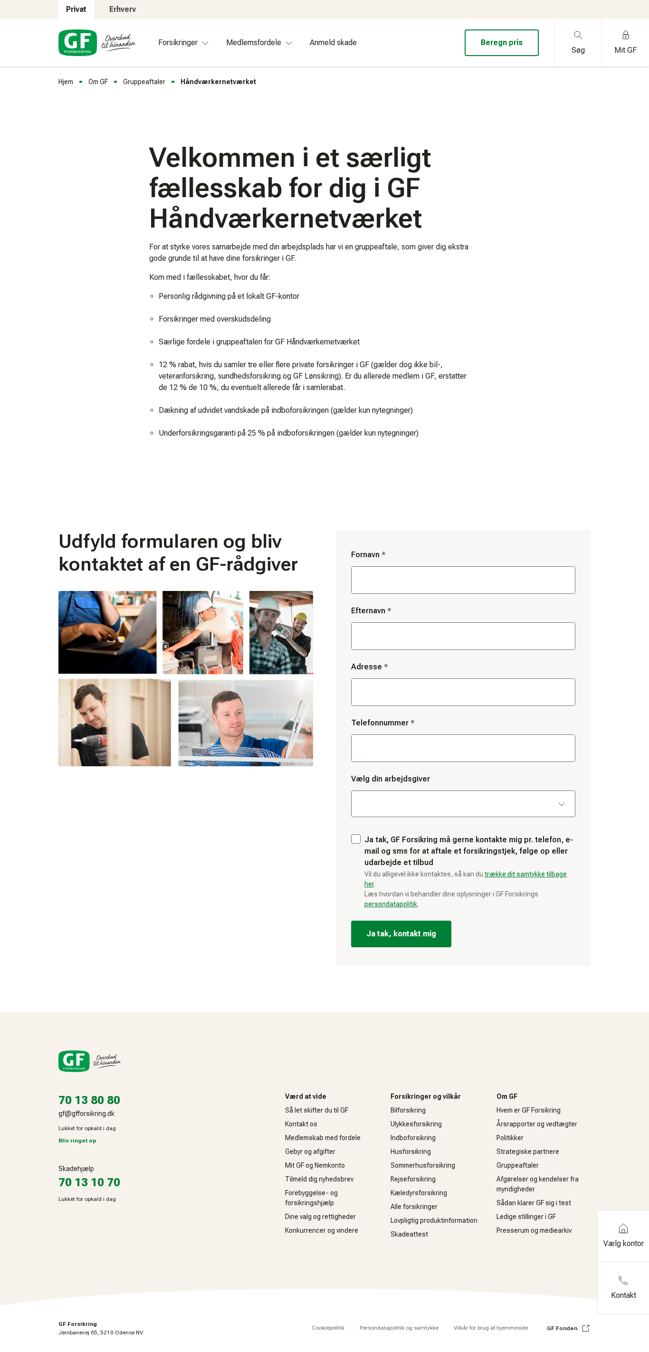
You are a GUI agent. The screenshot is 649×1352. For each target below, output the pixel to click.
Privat (76, 9)
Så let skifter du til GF (316, 1110)
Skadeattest (409, 1234)
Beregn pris (502, 42)
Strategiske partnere (527, 1151)
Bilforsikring (408, 1110)
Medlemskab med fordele (323, 1138)
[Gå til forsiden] (96, 42)
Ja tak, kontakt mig (401, 933)
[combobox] (463, 692)
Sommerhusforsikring (423, 1165)
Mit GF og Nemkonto (315, 1165)
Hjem (65, 82)
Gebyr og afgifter (310, 1151)
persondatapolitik (391, 904)
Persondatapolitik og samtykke (399, 1327)
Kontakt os (301, 1124)
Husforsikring (411, 1151)
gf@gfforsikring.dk (86, 1113)
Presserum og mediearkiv (534, 1230)
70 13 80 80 (89, 1100)
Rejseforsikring (413, 1179)
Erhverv (122, 9)
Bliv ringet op (77, 1140)
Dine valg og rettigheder (320, 1216)
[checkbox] (356, 839)
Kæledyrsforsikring (419, 1193)
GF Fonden (562, 1328)
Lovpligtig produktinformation (434, 1220)
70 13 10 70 (89, 1182)
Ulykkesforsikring (416, 1124)
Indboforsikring (413, 1138)
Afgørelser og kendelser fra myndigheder (537, 1184)
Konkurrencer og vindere (321, 1230)
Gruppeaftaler (144, 82)
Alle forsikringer (414, 1206)
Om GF (98, 82)
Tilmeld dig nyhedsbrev (319, 1179)
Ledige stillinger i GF (526, 1216)
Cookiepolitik (328, 1327)
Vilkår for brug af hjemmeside (491, 1327)
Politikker (510, 1138)
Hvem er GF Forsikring (528, 1110)
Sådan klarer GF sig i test (533, 1203)
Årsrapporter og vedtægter (536, 1124)
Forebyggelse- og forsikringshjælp (311, 1198)
